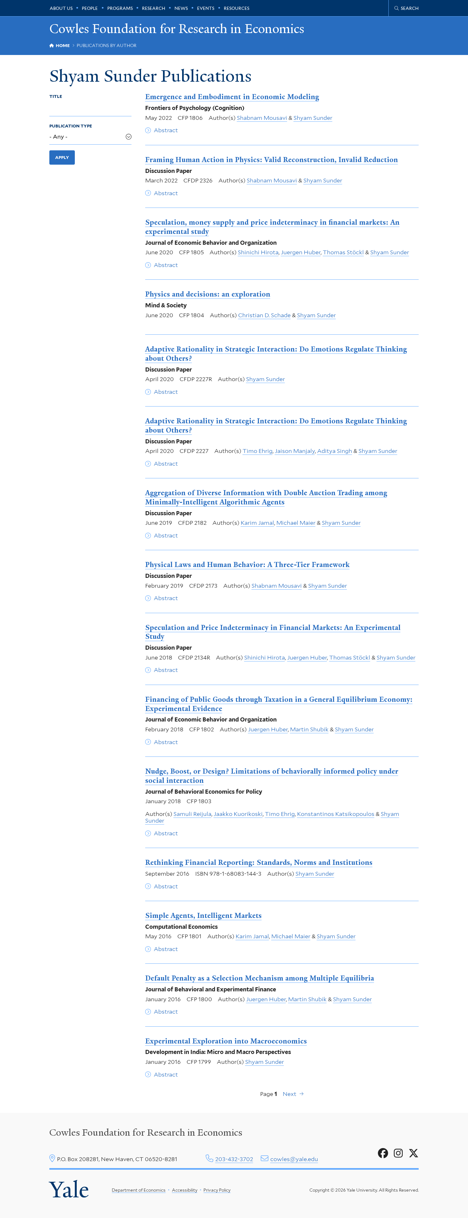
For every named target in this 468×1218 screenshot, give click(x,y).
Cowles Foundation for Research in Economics (176, 29)
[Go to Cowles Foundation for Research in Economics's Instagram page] (398, 1153)
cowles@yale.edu (294, 1159)
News (181, 8)
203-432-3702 (234, 1159)
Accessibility (184, 1190)
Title (55, 96)
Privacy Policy (216, 1190)
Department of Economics (139, 1190)
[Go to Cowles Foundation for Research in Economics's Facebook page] (383, 1153)
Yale (69, 1189)
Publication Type (70, 125)
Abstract (166, 130)
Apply (62, 157)
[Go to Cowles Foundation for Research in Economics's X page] (413, 1153)
